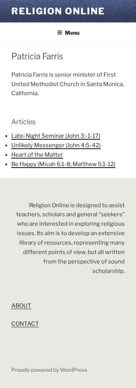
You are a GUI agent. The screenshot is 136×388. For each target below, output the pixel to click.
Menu (72, 32)
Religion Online (58, 11)
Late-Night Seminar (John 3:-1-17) (55, 135)
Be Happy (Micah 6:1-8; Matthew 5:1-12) (63, 164)
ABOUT (21, 305)
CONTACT (25, 323)
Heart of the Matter (37, 154)
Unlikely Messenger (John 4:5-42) (55, 145)
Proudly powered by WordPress (49, 369)
